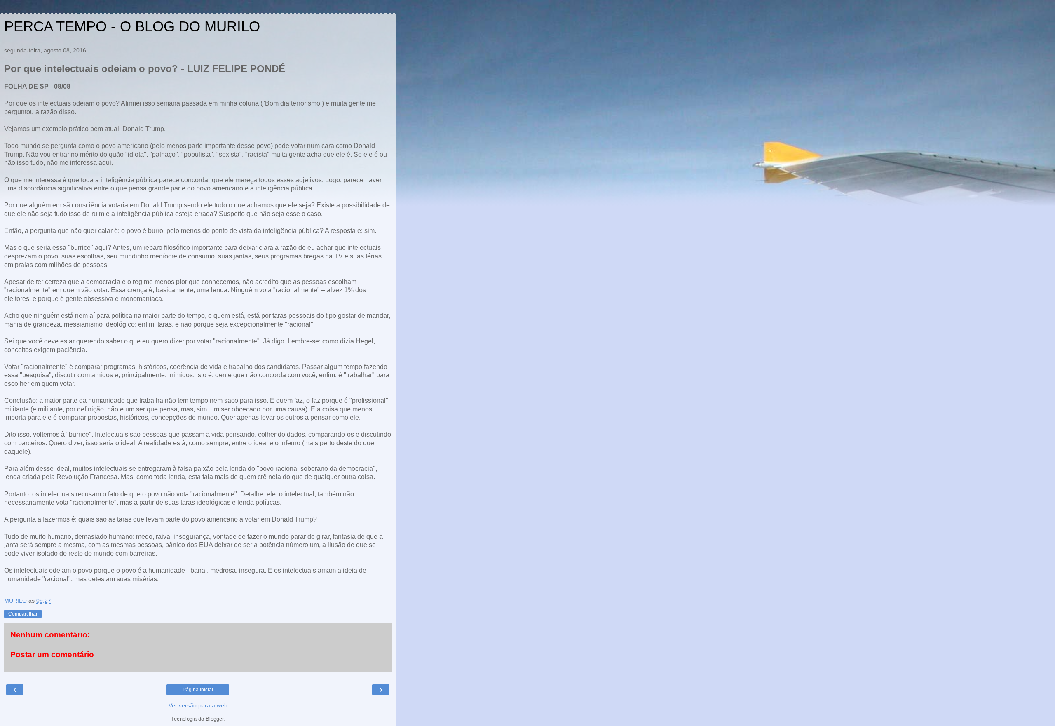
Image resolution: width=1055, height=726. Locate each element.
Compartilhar (23, 614)
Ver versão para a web (198, 705)
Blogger (214, 719)
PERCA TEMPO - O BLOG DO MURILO (132, 26)
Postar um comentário (52, 654)
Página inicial (198, 690)
